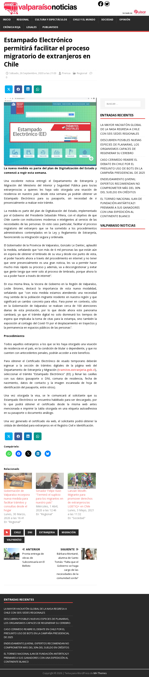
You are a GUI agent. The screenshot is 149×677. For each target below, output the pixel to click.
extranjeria (47, 532)
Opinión (124, 19)
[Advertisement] (124, 69)
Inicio (7, 19)
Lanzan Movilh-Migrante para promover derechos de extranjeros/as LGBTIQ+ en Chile (80, 498)
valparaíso (14, 539)
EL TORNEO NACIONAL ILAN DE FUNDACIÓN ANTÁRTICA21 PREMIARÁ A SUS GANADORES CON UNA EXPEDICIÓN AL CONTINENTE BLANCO (121, 207)
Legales (31, 27)
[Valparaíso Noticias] (74, 13)
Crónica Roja (11, 27)
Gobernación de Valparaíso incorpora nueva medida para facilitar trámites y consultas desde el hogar (17, 500)
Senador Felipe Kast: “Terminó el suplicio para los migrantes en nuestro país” (49, 496)
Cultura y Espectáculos (51, 19)
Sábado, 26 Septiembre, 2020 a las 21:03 (32, 73)
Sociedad (107, 19)
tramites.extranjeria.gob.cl (76, 370)
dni (30, 532)
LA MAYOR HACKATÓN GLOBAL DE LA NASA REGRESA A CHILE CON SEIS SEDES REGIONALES (120, 129)
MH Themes (100, 673)
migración (69, 532)
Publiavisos (50, 27)
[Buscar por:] (123, 104)
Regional (23, 19)
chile (17, 532)
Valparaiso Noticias (117, 225)
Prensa (66, 73)
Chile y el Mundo (84, 19)
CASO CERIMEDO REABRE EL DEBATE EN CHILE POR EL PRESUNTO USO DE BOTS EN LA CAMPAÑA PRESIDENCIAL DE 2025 (36, 633)
